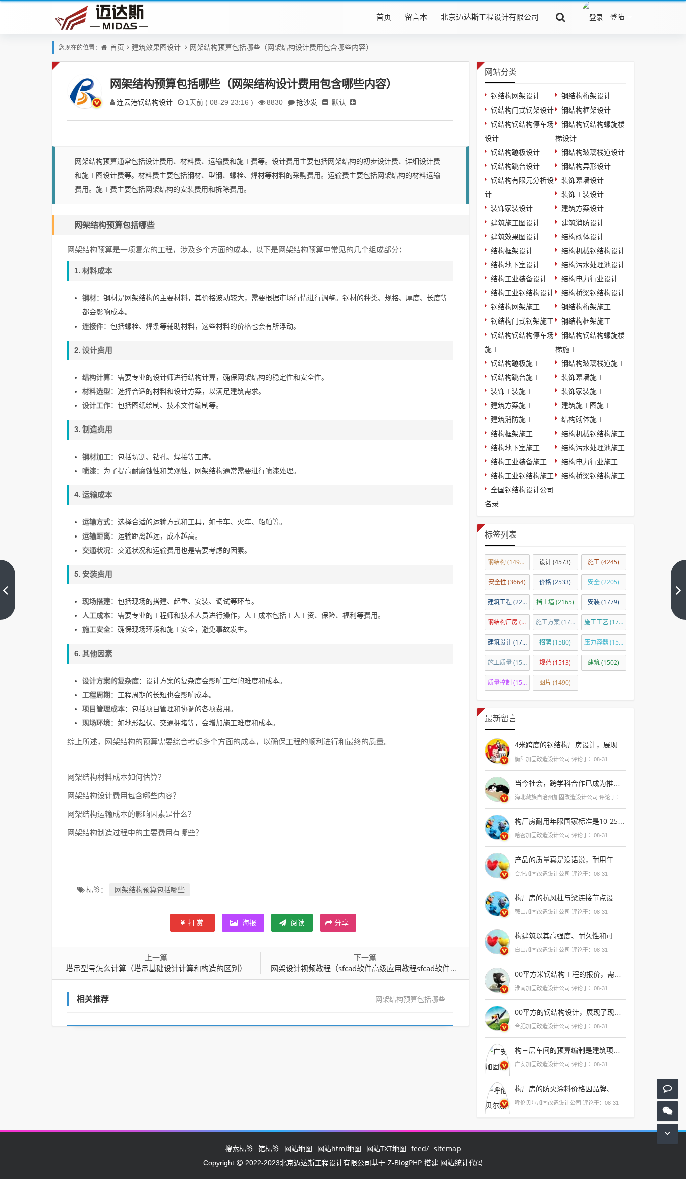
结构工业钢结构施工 (522, 475)
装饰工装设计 (582, 194)
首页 (383, 17)
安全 (603, 582)
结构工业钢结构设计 (522, 292)
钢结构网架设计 (515, 95)
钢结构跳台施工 (515, 377)
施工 (603, 562)
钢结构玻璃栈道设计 (593, 152)
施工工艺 (605, 622)
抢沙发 (306, 102)
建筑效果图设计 (156, 47)
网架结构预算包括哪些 (150, 889)
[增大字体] (353, 102)
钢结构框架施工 (586, 321)
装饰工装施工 (512, 391)
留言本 (416, 17)
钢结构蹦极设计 (515, 152)
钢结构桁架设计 (586, 95)
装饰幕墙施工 (582, 377)
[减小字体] (325, 102)
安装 (603, 602)
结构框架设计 (512, 250)
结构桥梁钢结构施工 (593, 475)
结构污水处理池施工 (593, 447)
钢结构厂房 (509, 622)
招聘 (555, 642)
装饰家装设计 (512, 208)
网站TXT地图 (386, 1148)
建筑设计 (509, 642)
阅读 (297, 922)
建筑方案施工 (512, 405)
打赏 (196, 922)
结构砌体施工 (582, 419)
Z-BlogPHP (405, 1162)
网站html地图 (339, 1148)
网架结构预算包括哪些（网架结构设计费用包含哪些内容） (281, 47)
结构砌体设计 (582, 236)
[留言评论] (667, 1088)
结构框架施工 (512, 433)
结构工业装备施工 (519, 461)
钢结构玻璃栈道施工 (593, 363)
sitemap (447, 1148)
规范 (555, 662)
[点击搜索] (561, 17)
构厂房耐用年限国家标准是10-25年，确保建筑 (587, 821)
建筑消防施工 (512, 419)
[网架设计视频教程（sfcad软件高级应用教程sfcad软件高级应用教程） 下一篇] (678, 590)
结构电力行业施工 (589, 461)
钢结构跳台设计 (515, 166)
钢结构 (508, 562)
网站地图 (298, 1148)
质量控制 (509, 682)
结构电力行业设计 (589, 278)
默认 (339, 102)
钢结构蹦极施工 (515, 363)
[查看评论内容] (497, 750)
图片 (555, 682)
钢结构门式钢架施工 (522, 321)
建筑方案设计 (582, 208)
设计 (555, 562)
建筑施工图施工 (586, 405)
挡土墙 (555, 602)
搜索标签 (239, 1148)
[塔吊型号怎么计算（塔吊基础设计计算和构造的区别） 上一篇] (7, 590)
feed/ (420, 1148)
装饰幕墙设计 (582, 180)
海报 (248, 922)
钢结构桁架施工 (586, 306)
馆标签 (268, 1148)
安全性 (507, 582)
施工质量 (509, 662)
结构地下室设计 (515, 264)
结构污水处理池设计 (593, 264)
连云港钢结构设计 (145, 102)
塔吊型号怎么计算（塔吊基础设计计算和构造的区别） (156, 968)
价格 (555, 582)
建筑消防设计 (582, 222)
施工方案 (557, 622)
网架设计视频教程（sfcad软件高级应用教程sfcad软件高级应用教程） (387, 968)
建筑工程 (509, 602)
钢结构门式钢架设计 (522, 110)
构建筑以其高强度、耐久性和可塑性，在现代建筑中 (595, 935)
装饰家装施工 (582, 391)
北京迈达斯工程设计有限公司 (490, 17)
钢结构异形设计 (586, 166)
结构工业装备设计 (519, 278)
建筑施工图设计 (515, 222)
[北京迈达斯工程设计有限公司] (100, 16)
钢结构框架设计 (586, 110)
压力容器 (605, 642)
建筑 (603, 662)
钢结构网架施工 (515, 306)
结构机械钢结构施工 (593, 433)
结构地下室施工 (515, 447)
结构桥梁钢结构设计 (593, 292)
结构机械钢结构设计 (593, 250)
